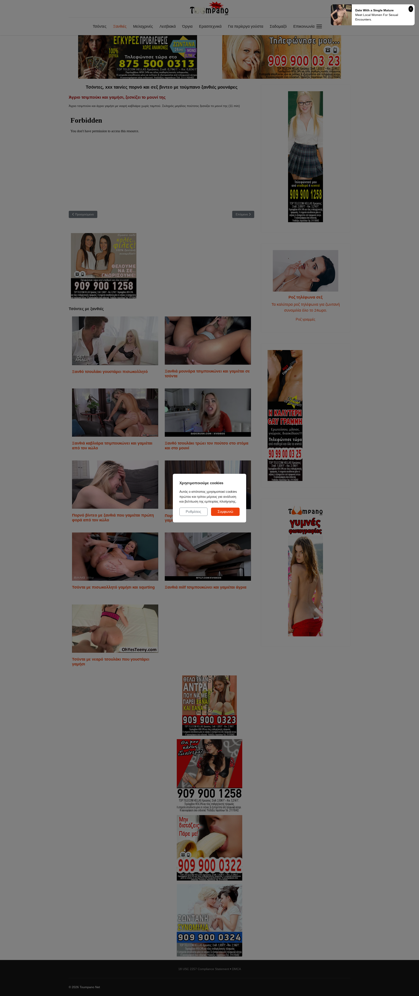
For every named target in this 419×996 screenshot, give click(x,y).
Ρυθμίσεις (193, 511)
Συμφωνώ (225, 511)
